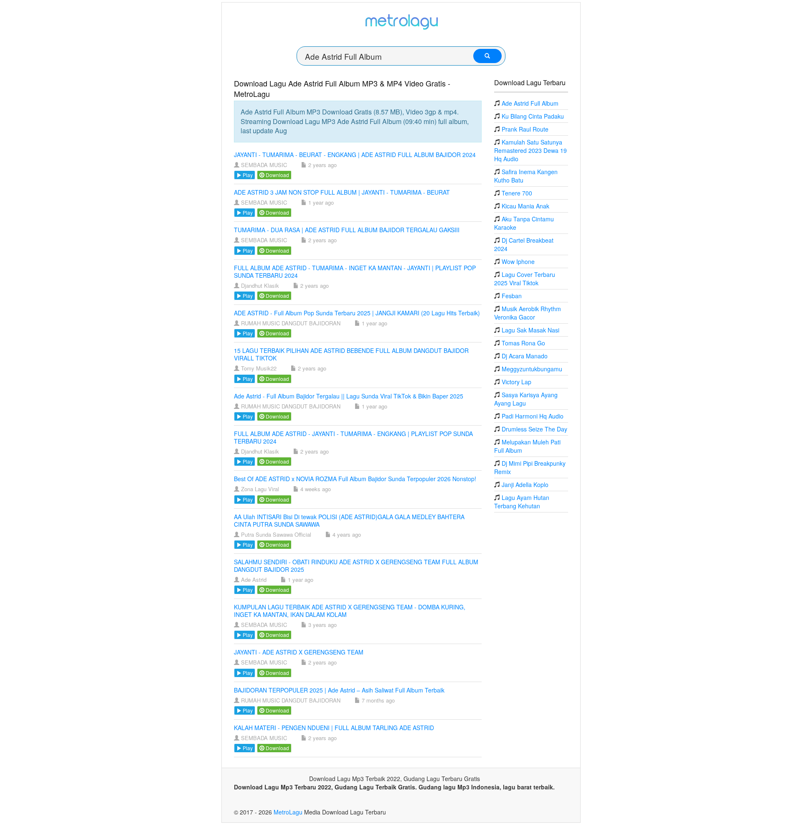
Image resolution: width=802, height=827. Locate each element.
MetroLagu (288, 812)
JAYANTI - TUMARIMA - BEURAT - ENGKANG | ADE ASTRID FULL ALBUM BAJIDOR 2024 (355, 154)
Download (276, 174)
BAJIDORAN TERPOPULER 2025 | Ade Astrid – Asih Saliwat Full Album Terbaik (339, 690)
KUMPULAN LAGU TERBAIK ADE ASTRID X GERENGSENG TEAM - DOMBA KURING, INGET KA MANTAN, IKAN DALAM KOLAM (349, 611)
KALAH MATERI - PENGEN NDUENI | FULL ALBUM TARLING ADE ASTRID (334, 727)
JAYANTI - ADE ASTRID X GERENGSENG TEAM (298, 652)
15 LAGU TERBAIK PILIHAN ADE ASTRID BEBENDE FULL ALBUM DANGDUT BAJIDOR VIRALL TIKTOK (351, 354)
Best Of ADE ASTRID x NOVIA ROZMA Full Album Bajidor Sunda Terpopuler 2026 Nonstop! (355, 478)
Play (247, 174)
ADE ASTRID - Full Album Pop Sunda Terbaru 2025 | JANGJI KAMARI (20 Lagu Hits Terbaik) (357, 313)
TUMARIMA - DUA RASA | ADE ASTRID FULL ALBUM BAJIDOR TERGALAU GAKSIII (346, 230)
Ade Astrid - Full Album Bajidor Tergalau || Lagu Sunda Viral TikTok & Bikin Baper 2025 (348, 396)
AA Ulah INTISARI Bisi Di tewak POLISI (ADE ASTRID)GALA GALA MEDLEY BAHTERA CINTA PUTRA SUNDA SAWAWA (349, 520)
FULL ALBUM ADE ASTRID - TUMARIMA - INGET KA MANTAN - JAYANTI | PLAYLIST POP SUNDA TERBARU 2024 (355, 271)
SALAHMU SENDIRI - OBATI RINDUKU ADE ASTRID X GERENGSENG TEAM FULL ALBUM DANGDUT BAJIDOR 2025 (356, 565)
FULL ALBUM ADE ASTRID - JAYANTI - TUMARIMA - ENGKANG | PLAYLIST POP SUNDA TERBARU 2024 (353, 437)
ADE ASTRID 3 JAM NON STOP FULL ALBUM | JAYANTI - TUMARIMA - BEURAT (342, 192)
